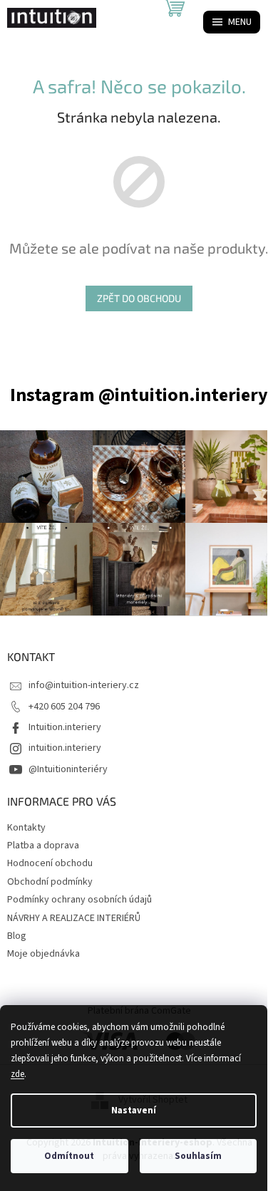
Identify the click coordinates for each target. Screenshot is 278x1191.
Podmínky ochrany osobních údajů (79, 900)
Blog (16, 936)
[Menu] (231, 22)
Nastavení (133, 1110)
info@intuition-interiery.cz (84, 685)
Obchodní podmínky (50, 882)
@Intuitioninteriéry (68, 769)
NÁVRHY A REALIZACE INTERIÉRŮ (73, 918)
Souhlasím (198, 1156)
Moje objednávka (43, 954)
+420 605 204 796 (64, 706)
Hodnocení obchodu (50, 863)
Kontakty (26, 828)
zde (17, 1074)
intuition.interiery (65, 748)
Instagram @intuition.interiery (139, 395)
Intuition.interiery (65, 727)
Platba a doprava (43, 845)
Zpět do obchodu (139, 298)
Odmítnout (69, 1156)
